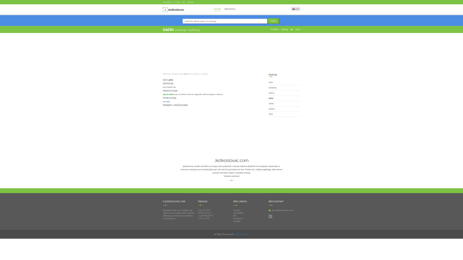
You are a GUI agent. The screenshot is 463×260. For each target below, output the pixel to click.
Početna (274, 29)
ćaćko (271, 103)
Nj (207, 215)
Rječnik (217, 9)
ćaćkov (272, 108)
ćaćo (271, 114)
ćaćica (271, 93)
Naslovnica (167, 2)
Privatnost (238, 218)
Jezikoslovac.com (241, 234)
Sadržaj (284, 29)
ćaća (168, 101)
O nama (177, 2)
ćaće (271, 82)
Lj (200, 215)
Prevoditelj (230, 9)
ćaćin (298, 29)
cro (297, 9)
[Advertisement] (214, 52)
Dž (199, 213)
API (184, 2)
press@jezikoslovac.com (283, 210)
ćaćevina (272, 87)
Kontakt (190, 2)
